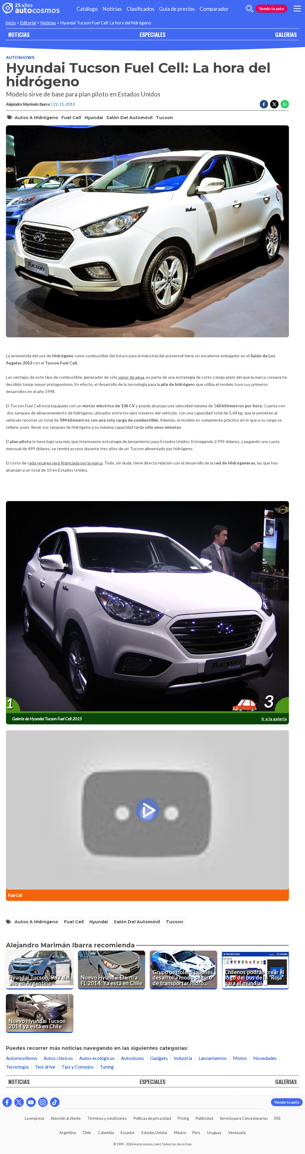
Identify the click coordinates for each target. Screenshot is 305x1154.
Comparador (214, 9)
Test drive (45, 1066)
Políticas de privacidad (152, 1118)
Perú (196, 1132)
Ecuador (128, 1132)
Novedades (265, 1058)
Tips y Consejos (77, 1066)
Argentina (67, 1132)
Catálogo (87, 9)
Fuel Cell (71, 117)
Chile (87, 1132)
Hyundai (94, 117)
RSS (277, 1118)
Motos (240, 1058)
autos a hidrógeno (36, 117)
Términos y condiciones (107, 1118)
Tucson (164, 117)
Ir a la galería (274, 718)
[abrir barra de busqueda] (249, 8)
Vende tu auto (271, 8)
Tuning (107, 1066)
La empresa (34, 1118)
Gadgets (159, 1058)
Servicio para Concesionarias (244, 1118)
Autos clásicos (58, 1058)
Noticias (112, 9)
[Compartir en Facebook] (264, 104)
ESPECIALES (152, 34)
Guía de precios (177, 9)
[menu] (297, 9)
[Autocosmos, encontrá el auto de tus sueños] (31, 8)
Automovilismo (21, 1058)
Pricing (183, 1118)
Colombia (106, 1132)
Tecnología (17, 1066)
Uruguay (214, 1132)
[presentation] (147, 607)
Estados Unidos (154, 1132)
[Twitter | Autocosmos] (19, 1102)
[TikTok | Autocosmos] (55, 1102)
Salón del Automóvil (129, 117)
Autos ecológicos (97, 1058)
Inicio (10, 22)
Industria (183, 1058)
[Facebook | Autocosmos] (7, 1102)
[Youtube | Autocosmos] (31, 1102)
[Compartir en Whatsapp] (285, 104)
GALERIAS (286, 34)
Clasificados (140, 9)
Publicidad (204, 1118)
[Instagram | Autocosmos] (43, 1102)
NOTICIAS (18, 34)
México (180, 1132)
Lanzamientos (212, 1058)
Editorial (28, 22)
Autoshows (20, 57)
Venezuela (237, 1132)
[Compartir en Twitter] (274, 104)
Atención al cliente (66, 1118)
